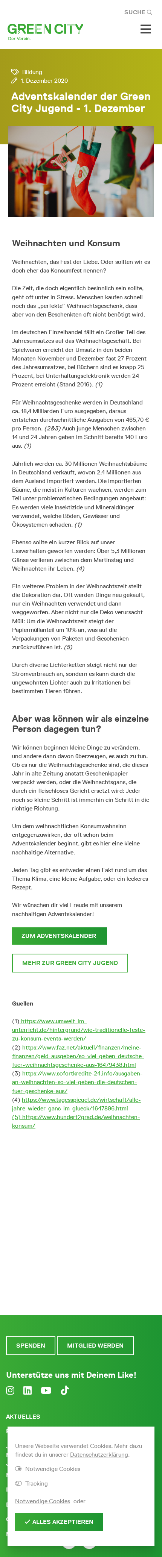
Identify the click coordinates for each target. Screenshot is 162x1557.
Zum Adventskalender (59, 935)
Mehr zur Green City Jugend (70, 962)
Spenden (30, 1345)
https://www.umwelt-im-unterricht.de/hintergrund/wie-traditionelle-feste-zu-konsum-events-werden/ (78, 1030)
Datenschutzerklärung (99, 1454)
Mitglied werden (95, 1345)
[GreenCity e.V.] (45, 31)
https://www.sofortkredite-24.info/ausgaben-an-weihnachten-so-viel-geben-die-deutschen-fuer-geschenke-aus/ (77, 1082)
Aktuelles (23, 1416)
